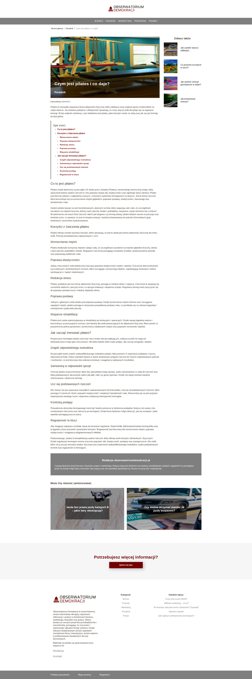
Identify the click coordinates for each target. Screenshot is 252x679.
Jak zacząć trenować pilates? (71, 156)
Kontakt (57, 656)
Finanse (111, 21)
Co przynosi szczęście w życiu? (190, 66)
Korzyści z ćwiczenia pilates (71, 133)
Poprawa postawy (68, 148)
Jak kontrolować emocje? (188, 100)
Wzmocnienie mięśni (69, 137)
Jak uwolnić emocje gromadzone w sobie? (190, 83)
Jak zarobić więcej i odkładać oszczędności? (189, 49)
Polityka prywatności (60, 675)
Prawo (153, 21)
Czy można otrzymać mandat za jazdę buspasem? (164, 509)
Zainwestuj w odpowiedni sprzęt (74, 163)
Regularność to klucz (69, 175)
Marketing (125, 21)
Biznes (99, 21)
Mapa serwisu (84, 675)
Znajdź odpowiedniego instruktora (75, 160)
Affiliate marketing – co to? (176, 603)
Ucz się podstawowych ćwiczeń (74, 167)
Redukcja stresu (67, 145)
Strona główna (57, 28)
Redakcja (58, 650)
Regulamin (104, 675)
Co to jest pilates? (66, 129)
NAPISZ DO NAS (126, 565)
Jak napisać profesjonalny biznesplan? (176, 616)
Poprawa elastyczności (70, 141)
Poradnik (140, 21)
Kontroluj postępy (68, 171)
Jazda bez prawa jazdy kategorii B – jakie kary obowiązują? (87, 509)
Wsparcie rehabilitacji (69, 152)
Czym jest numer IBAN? (176, 599)
